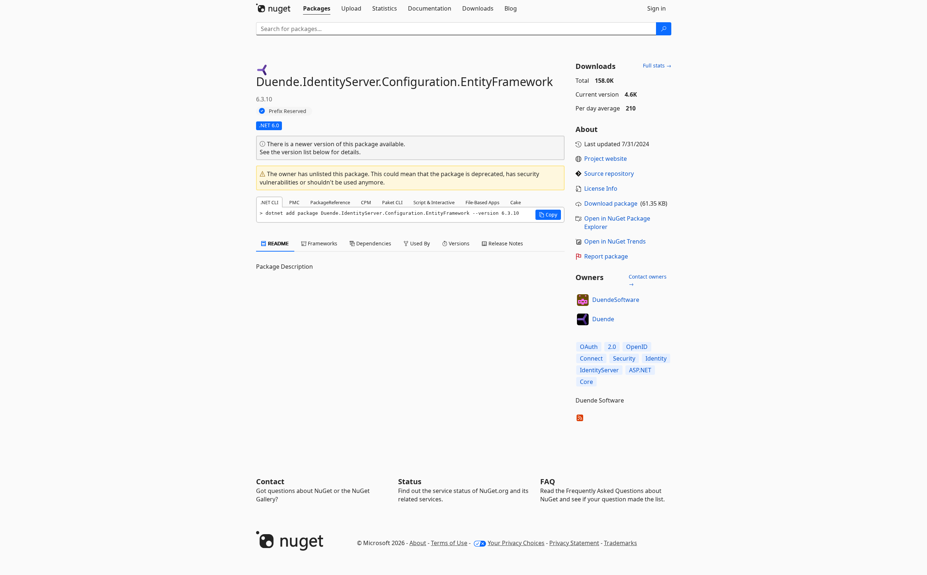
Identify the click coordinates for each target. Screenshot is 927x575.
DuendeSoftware (615, 300)
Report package (606, 256)
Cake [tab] (515, 202)
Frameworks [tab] (321, 243)
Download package (610, 203)
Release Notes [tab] (505, 243)
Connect (591, 358)
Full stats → (657, 65)
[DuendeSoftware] (582, 300)
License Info (600, 188)
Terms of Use (449, 543)
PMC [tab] (294, 202)
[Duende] (582, 319)
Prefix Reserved (287, 111)
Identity (656, 358)
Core (586, 382)
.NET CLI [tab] (269, 202)
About (417, 543)
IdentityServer (599, 370)
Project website (605, 159)
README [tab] (278, 243)
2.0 (612, 347)
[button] (548, 215)
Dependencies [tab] (373, 243)
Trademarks (620, 543)
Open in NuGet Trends (615, 241)
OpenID (637, 347)
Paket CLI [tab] (392, 202)
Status (409, 481)
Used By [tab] (419, 243)
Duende (603, 319)
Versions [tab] (458, 243)
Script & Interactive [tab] (434, 202)
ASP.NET (640, 370)
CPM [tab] (366, 202)
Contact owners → (648, 280)
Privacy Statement (574, 543)
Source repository (609, 174)
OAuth (589, 347)
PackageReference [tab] (330, 202)
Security (624, 358)
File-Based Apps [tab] (482, 202)
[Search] (663, 28)
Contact (270, 481)
